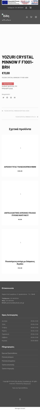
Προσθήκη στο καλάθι (20, 171)
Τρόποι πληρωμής (8, 368)
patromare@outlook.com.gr (15, 303)
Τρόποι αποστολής (8, 365)
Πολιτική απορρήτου (8, 361)
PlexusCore (27, 383)
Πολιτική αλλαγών (8, 357)
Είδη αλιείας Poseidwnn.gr (22, 381)
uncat (11, 88)
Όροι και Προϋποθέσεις (9, 353)
